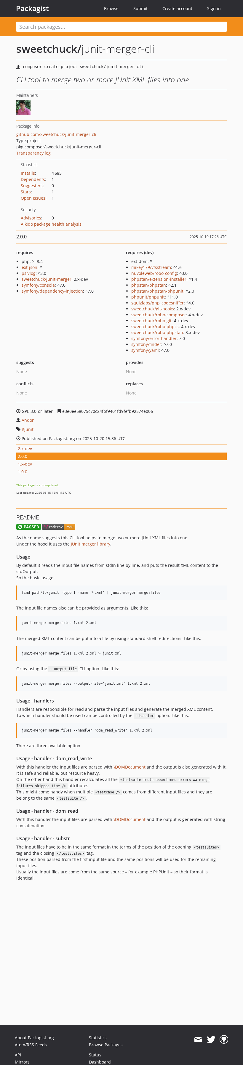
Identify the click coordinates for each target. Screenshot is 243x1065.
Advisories (31, 218)
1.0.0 (22, 471)
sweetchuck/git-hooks (152, 309)
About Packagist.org (34, 1037)
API (18, 1055)
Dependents (33, 179)
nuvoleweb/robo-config (154, 273)
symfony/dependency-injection (52, 291)
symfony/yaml (145, 350)
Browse (111, 8)
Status (95, 1055)
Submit (140, 8)
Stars (26, 192)
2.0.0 (22, 456)
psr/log (29, 273)
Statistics (98, 1037)
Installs (28, 173)
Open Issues (33, 198)
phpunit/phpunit (148, 297)
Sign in (214, 8)
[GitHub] (224, 1039)
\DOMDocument (129, 767)
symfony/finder (146, 344)
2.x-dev (25, 448)
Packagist (32, 8)
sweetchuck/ (48, 48)
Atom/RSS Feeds (31, 1045)
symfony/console (38, 285)
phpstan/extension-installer (158, 279)
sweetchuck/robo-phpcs (155, 326)
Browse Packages (106, 1045)
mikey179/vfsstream (151, 267)
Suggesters (32, 185)
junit (28, 429)
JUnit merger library (90, 544)
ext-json (29, 267)
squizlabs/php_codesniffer (157, 303)
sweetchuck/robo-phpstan (157, 332)
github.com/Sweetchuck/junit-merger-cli (56, 134)
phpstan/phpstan (148, 285)
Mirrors (22, 1062)
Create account (177, 8)
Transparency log (33, 153)
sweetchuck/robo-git (151, 320)
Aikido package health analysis (51, 224)
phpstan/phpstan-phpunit (157, 291)
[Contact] (198, 1039)
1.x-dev (25, 464)
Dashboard (100, 1062)
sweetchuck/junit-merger (46, 279)
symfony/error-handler (154, 338)
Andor (28, 420)
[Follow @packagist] (211, 1039)
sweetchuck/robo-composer (158, 314)
